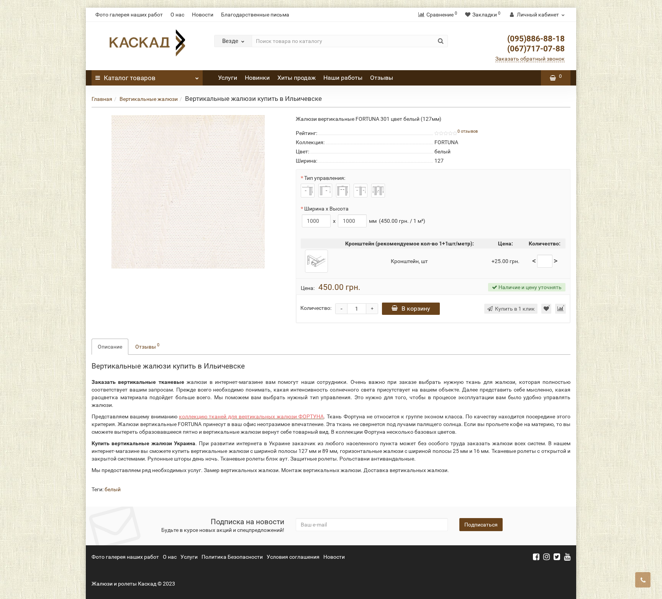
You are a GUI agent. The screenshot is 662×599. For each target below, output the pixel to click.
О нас (177, 15)
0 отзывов (467, 131)
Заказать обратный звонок (530, 59)
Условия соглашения (293, 557)
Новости (202, 15)
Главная (102, 99)
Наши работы (342, 77)
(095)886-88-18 (536, 38)
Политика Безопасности (232, 557)
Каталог (130, 78)
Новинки (257, 77)
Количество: (315, 308)
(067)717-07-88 (536, 48)
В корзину (415, 308)
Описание (110, 347)
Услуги (227, 77)
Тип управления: (324, 178)
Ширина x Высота (326, 209)
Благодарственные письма (255, 15)
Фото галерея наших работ (129, 15)
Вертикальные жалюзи (149, 99)
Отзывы (381, 77)
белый (113, 489)
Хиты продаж (296, 77)
